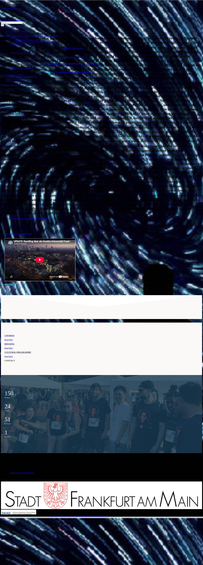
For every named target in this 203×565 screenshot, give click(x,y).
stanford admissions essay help (12, 27)
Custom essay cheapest (9, 8)
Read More (8, 340)
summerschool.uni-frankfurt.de (12, 20)
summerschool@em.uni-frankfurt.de (22, 473)
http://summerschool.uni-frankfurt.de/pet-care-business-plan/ (30, 219)
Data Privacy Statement (80, 516)
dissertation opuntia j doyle (15, 31)
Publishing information (99, 516)
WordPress (54, 516)
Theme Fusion (64, 516)
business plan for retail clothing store (17, 234)
